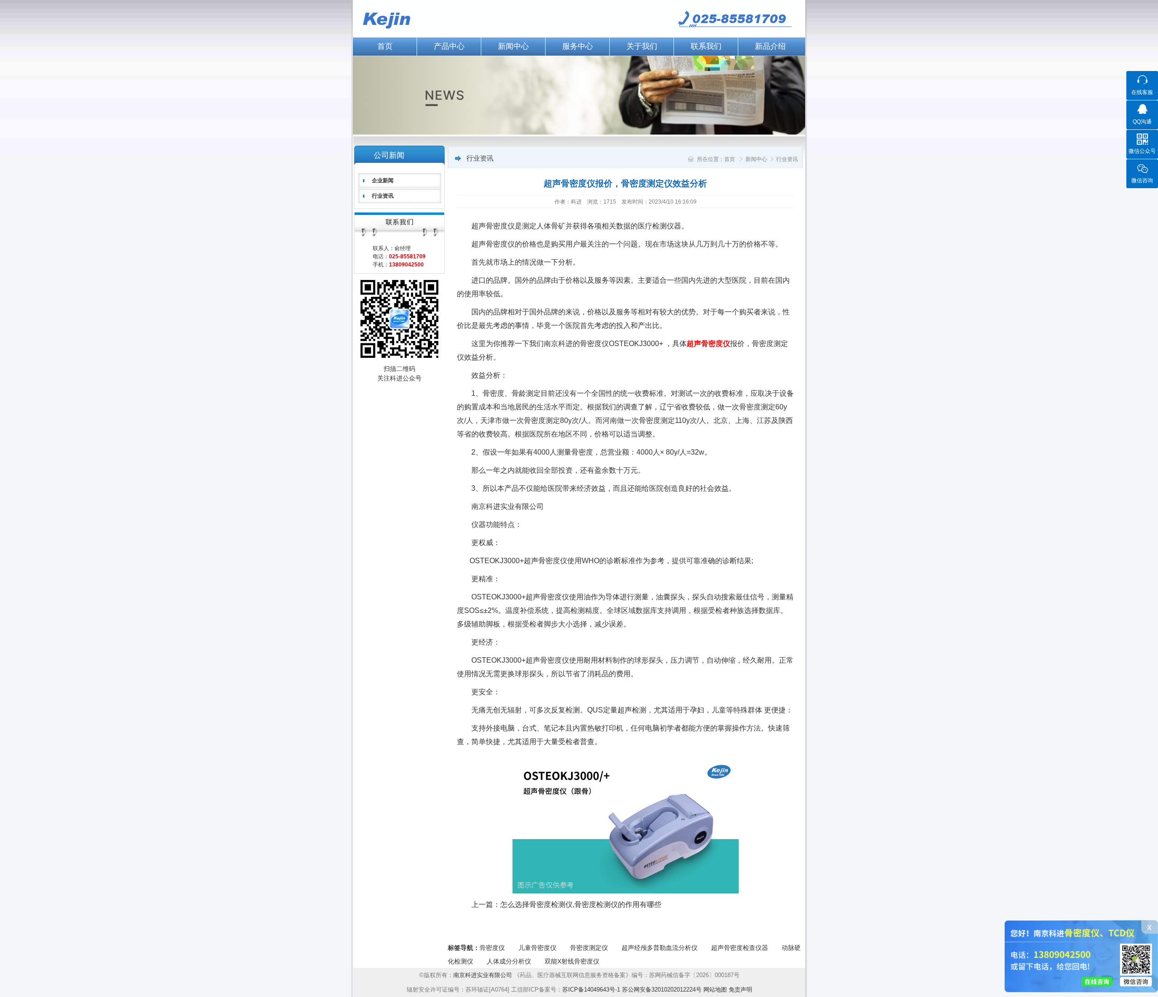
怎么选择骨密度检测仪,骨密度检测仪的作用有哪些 (580, 904)
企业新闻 (383, 180)
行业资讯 (383, 196)
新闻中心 (513, 46)
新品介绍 (770, 46)
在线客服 (1142, 92)
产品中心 (449, 46)
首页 (385, 46)
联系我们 (706, 46)
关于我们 (641, 46)
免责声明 (740, 989)
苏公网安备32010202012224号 (662, 989)
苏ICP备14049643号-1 (591, 989)
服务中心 (577, 46)
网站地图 (715, 989)
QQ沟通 (1142, 122)
